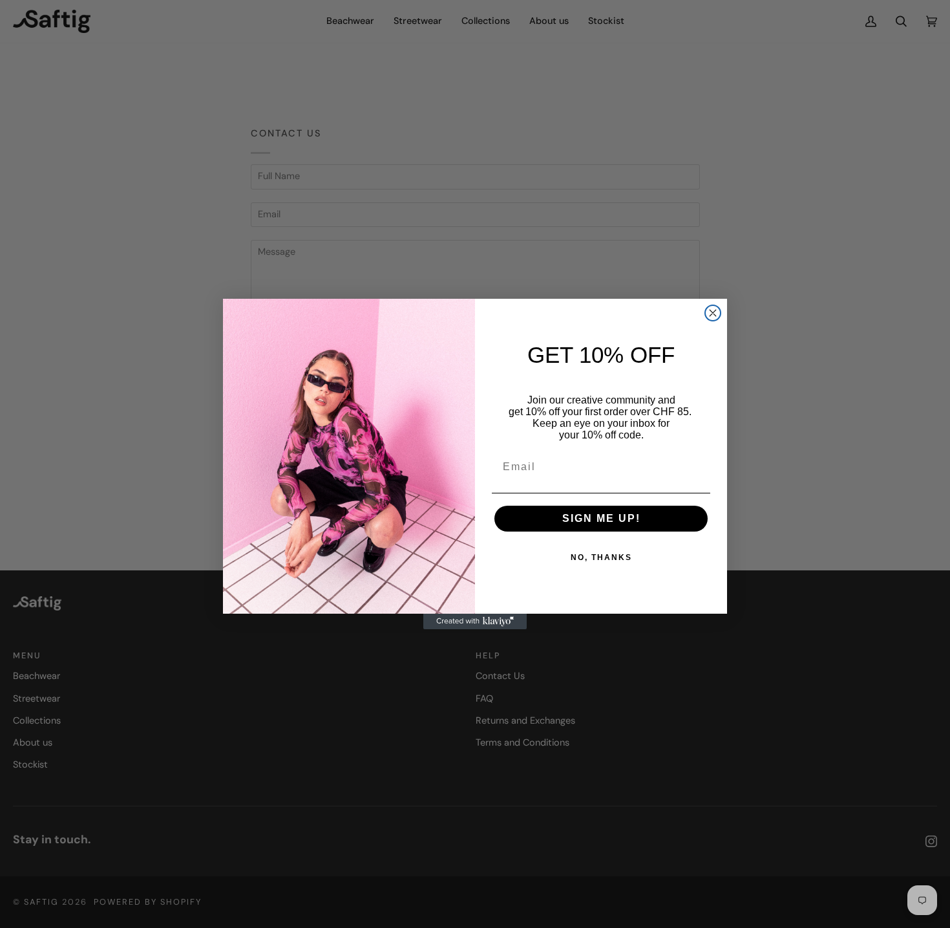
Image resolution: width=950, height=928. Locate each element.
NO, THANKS (601, 557)
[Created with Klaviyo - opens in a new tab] (475, 621)
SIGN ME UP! (601, 518)
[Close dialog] (713, 313)
